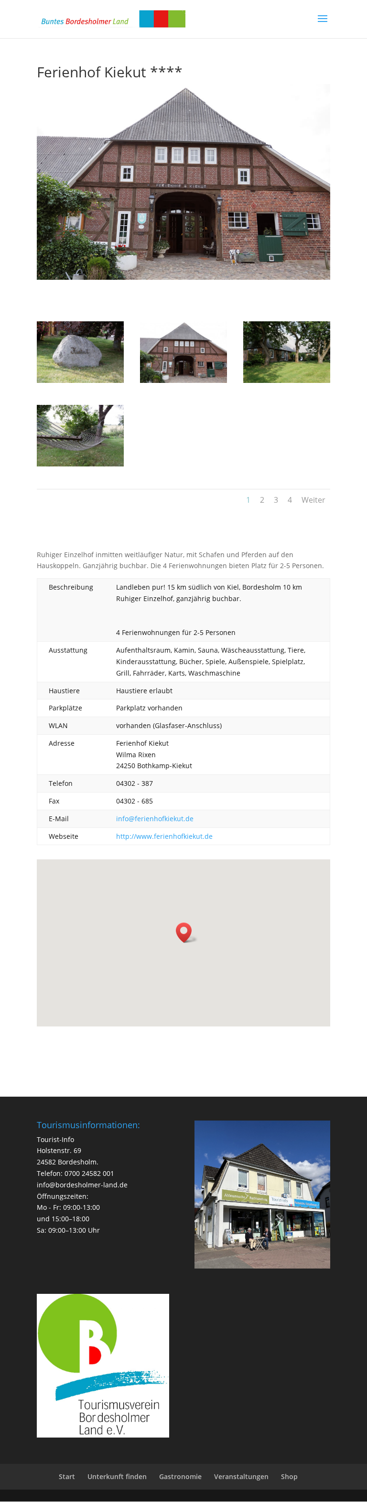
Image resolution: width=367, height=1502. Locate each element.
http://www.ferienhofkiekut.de (164, 836)
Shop (289, 1476)
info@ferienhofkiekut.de (155, 818)
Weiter (313, 500)
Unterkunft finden (117, 1476)
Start (67, 1476)
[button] (187, 933)
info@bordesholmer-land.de (82, 1184)
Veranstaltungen (241, 1476)
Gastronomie (180, 1476)
